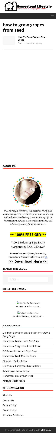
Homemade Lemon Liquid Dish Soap (21, 341)
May (40, 43)
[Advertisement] (28, 109)
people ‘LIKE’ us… (28, 306)
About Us (7, 395)
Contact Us (8, 400)
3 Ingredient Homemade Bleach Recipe (22, 365)
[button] (52, 16)
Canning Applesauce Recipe (16, 371)
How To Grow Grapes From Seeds (32, 38)
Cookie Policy (9, 410)
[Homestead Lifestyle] (28, 11)
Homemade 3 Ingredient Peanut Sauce (21, 346)
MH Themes (46, 430)
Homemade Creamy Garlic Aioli (18, 375)
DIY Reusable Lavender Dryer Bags (20, 351)
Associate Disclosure (13, 415)
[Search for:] (28, 279)
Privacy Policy (9, 405)
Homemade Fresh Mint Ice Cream (19, 356)
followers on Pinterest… (28, 316)
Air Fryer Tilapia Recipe (14, 380)
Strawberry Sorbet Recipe (15, 361)
